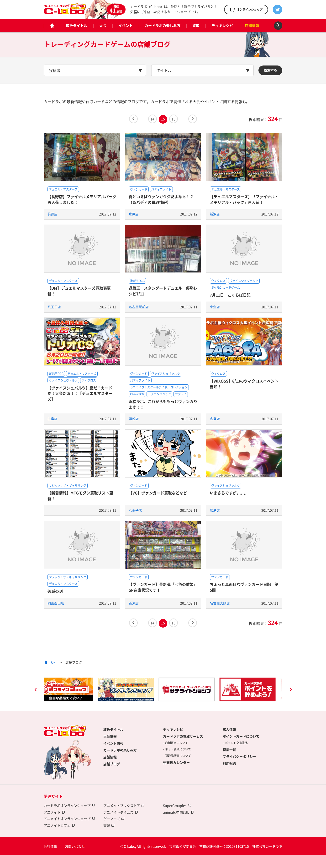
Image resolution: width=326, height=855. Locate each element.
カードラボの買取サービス (183, 736)
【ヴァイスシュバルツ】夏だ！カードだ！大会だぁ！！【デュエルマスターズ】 (79, 393)
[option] (72, 689)
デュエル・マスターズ (63, 189)
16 (173, 118)
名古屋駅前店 (139, 306)
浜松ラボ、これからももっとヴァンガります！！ (163, 404)
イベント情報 (113, 743)
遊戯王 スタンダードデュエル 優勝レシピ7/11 (163, 290)
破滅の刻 (55, 591)
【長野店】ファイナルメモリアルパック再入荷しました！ (81, 199)
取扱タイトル (76, 25)
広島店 (52, 418)
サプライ (180, 394)
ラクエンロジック (159, 394)
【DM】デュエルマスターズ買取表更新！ (79, 290)
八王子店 (54, 306)
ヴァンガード (138, 189)
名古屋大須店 (220, 603)
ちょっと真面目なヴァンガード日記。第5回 (244, 587)
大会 (102, 25)
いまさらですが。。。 (229, 493)
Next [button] (290, 690)
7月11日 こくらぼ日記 (230, 295)
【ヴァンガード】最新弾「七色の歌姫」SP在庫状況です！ (163, 587)
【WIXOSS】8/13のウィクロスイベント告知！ (244, 383)
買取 (196, 25)
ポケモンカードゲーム (225, 287)
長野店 (52, 213)
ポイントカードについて (241, 736)
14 (152, 118)
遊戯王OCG (137, 281)
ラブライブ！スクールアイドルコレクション (158, 387)
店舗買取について (176, 743)
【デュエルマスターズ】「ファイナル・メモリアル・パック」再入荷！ (244, 199)
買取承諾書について (178, 756)
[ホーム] (52, 25)
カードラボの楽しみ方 (162, 25)
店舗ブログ (111, 763)
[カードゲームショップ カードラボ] (65, 12)
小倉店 (215, 306)
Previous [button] (35, 690)
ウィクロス (218, 281)
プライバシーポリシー (239, 756)
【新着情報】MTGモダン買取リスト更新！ (80, 495)
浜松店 (134, 418)
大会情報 (110, 736)
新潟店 (215, 213)
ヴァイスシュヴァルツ (244, 281)
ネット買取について (178, 749)
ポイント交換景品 (236, 743)
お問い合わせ (75, 846)
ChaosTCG (137, 394)
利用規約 (229, 763)
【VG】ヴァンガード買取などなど (158, 493)
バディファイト (161, 189)
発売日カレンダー (176, 762)
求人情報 (229, 729)
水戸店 (134, 213)
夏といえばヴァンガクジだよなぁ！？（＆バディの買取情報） (161, 199)
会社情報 (50, 846)
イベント (125, 25)
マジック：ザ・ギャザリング (67, 485)
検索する (270, 70)
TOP (52, 662)
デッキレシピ (222, 25)
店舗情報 (252, 25)
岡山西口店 (55, 603)
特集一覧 (229, 749)
